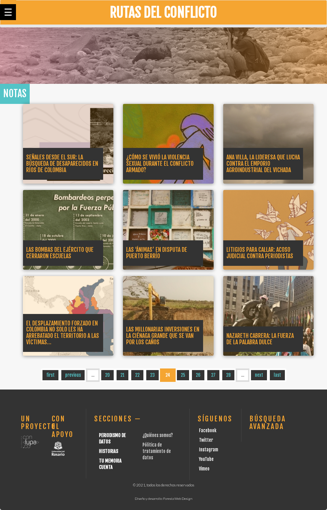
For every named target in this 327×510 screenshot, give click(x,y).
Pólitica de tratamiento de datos (156, 451)
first (50, 375)
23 (152, 375)
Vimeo (204, 468)
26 (198, 375)
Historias (108, 451)
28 (228, 375)
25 (183, 375)
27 (213, 375)
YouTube (206, 459)
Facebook (208, 430)
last (277, 375)
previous (73, 375)
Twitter (206, 440)
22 (137, 375)
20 (107, 375)
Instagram (208, 449)
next (259, 375)
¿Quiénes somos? (157, 435)
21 (122, 375)
